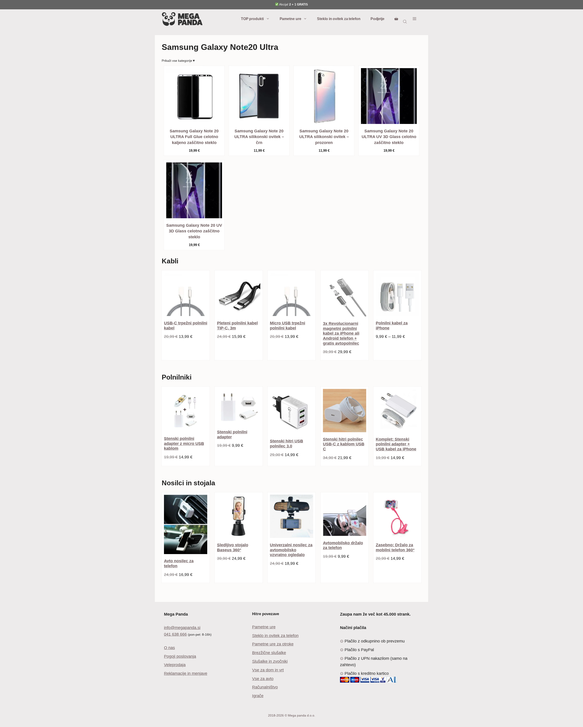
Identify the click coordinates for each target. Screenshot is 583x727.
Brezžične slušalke (269, 652)
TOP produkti (252, 19)
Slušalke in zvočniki (270, 661)
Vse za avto (263, 678)
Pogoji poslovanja (180, 656)
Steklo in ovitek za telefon (338, 19)
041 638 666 (175, 634)
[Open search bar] (405, 21)
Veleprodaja (175, 665)
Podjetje (377, 19)
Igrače (257, 696)
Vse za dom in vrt (268, 670)
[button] (414, 19)
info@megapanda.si (182, 627)
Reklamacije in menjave (185, 673)
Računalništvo (265, 687)
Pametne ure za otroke (273, 644)
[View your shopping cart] (396, 19)
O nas (169, 647)
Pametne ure (290, 19)
